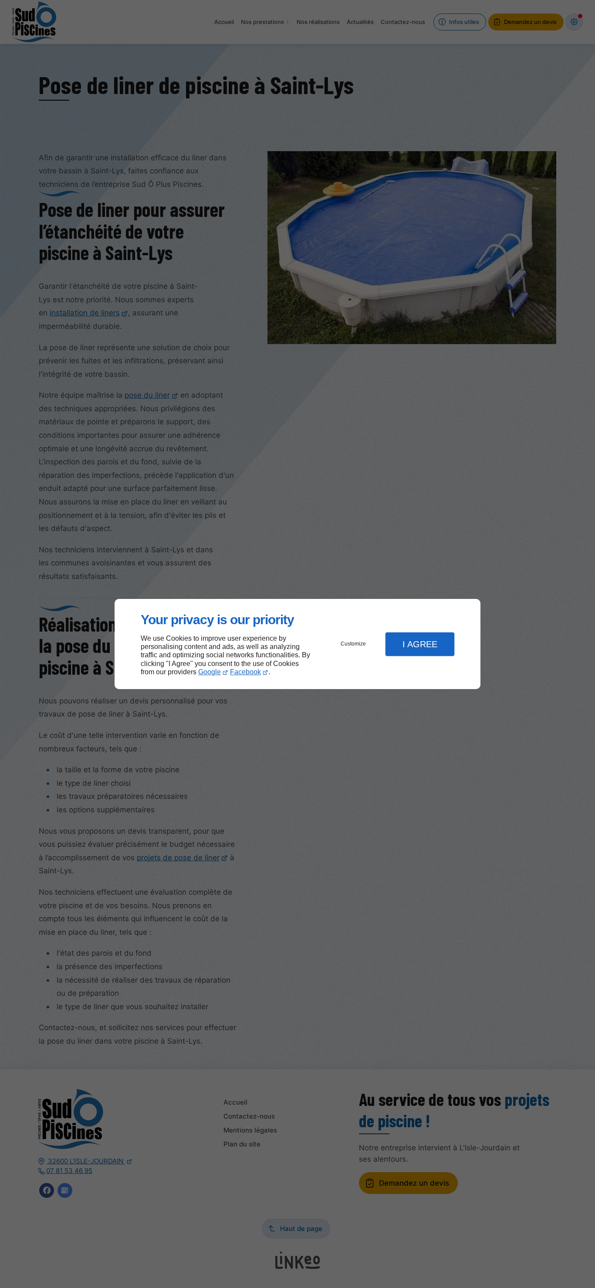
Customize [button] (353, 644)
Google (209, 672)
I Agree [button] (419, 644)
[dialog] (297, 644)
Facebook (245, 672)
